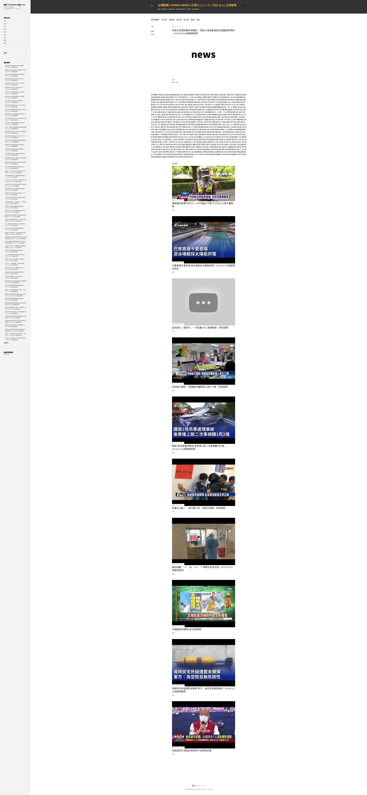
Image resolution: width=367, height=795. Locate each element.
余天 (195, 137)
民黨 (162, 117)
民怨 (202, 105)
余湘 (215, 152)
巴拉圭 (184, 137)
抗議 (170, 152)
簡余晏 (209, 134)
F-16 (217, 112)
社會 (152, 34)
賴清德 (171, 20)
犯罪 (208, 95)
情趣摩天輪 (176, 107)
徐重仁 (236, 117)
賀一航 (229, 97)
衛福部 (199, 115)
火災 (231, 120)
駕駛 (224, 122)
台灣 (240, 105)
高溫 (207, 117)
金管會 (242, 125)
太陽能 (206, 120)
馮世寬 (160, 132)
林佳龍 (168, 105)
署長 (173, 127)
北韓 (173, 132)
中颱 (170, 125)
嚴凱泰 (158, 97)
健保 (215, 144)
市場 (179, 144)
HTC (192, 127)
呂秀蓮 (163, 149)
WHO (197, 154)
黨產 (157, 100)
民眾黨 (234, 152)
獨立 (243, 105)
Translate (17, 8)
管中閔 (207, 100)
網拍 (234, 147)
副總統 (209, 142)
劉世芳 (217, 110)
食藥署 (163, 125)
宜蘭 (170, 147)
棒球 (219, 137)
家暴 (187, 112)
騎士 (190, 142)
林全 (213, 142)
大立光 (153, 147)
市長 (164, 147)
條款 (225, 127)
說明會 (206, 127)
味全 (226, 147)
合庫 (240, 132)
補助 (203, 115)
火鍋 (196, 132)
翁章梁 (238, 134)
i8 (158, 130)
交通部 (203, 144)
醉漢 (167, 102)
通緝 (205, 95)
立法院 (226, 142)
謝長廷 (168, 144)
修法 (159, 120)
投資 (237, 97)
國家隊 (172, 157)
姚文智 (176, 110)
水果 (175, 105)
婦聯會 (193, 122)
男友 (179, 117)
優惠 (214, 122)
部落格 (187, 100)
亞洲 (189, 120)
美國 (160, 144)
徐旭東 (166, 115)
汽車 (208, 102)
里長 (179, 105)
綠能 (210, 120)
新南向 (190, 117)
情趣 (160, 102)
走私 (202, 102)
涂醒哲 (235, 107)
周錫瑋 (238, 102)
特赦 (231, 100)
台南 (175, 142)
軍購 (203, 107)
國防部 (184, 102)
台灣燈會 (170, 134)
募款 (244, 100)
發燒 (188, 154)
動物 (225, 97)
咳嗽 (185, 154)
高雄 (188, 139)
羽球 (188, 125)
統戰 (223, 149)
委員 (236, 142)
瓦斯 (245, 120)
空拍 (218, 144)
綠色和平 (191, 107)
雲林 (242, 102)
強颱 (234, 125)
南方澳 (163, 152)
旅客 (217, 122)
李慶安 (171, 110)
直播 (238, 147)
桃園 (223, 100)
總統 (236, 137)
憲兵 (200, 117)
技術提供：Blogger (200, 785)
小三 (152, 112)
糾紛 (159, 122)
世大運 (215, 137)
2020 (212, 105)
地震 (216, 134)
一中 (223, 112)
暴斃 (191, 95)
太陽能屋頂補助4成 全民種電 (186, 629)
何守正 (187, 134)
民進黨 (161, 100)
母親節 (169, 107)
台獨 (155, 130)
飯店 (190, 144)
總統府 (200, 132)
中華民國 (217, 105)
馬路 (228, 120)
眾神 (207, 139)
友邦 (223, 137)
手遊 (238, 144)
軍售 (206, 107)
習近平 (229, 105)
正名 (228, 125)
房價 (244, 110)
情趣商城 (188, 115)
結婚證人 (227, 144)
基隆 (171, 117)
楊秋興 (184, 152)
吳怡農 (206, 154)
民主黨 (190, 157)
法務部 (171, 102)
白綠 (194, 97)
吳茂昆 (183, 100)
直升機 (222, 110)
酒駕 (192, 102)
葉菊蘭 (153, 107)
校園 (165, 100)
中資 (159, 152)
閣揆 (180, 125)
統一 (180, 115)
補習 (179, 112)
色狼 (162, 112)
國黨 (159, 117)
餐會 (241, 100)
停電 (210, 127)
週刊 (155, 112)
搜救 (225, 110)
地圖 (196, 107)
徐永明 (224, 132)
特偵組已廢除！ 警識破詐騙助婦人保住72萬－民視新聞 (200, 386)
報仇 (161, 142)
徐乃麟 (199, 130)
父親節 (182, 107)
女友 (182, 117)
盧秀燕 (207, 149)
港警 (223, 147)
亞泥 (243, 112)
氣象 (215, 117)
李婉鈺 (183, 144)
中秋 (162, 110)
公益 (192, 152)
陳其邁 (210, 132)
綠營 (219, 125)
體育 (5, 37)
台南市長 (233, 134)
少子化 (194, 115)
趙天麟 (215, 132)
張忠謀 (168, 130)
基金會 (153, 102)
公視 (228, 102)
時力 (182, 142)
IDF (155, 115)
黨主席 (175, 117)
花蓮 (219, 134)
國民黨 (241, 97)
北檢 (185, 105)
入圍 (161, 115)
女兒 (190, 112)
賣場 (189, 122)
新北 (240, 142)
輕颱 (201, 125)
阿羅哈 (193, 125)
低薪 (243, 139)
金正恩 (169, 132)
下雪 (180, 134)
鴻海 (170, 120)
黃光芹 (233, 95)
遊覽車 (194, 144)
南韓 (208, 152)
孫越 (191, 100)
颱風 (192, 20)
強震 (223, 134)
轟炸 (198, 95)
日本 (164, 144)
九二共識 (190, 97)
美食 (228, 117)
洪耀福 (212, 100)
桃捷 (169, 139)
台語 (239, 139)
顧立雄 (155, 139)
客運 (198, 144)
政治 (5, 26)
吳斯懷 (229, 152)
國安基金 (177, 95)
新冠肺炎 (175, 154)
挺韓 (221, 152)
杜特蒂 (173, 130)
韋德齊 (244, 154)
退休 (175, 112)
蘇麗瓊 (156, 134)
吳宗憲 (203, 147)
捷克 (239, 154)
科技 (185, 120)
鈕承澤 (153, 97)
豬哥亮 (235, 139)
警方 (180, 127)
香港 (233, 142)
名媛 (188, 95)
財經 (5, 29)
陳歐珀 (179, 147)
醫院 (205, 152)
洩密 (189, 105)
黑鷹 (238, 152)
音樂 (182, 139)
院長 (217, 142)
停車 (185, 122)
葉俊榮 (201, 127)
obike (162, 139)
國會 (224, 107)
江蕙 (185, 139)
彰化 (206, 115)
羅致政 (160, 107)
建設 (212, 110)
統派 (173, 115)
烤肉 (187, 130)
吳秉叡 (165, 107)
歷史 (235, 144)
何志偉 (221, 97)
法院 (159, 110)
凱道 (203, 139)
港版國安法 (234, 154)
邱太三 (176, 102)
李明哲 (195, 112)
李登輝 (199, 100)
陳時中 (181, 154)
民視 (197, 139)
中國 (221, 105)
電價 (226, 149)
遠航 (198, 102)
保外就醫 (236, 100)
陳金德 (205, 132)
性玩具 (180, 132)
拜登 (176, 157)
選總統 (230, 147)
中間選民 (179, 152)
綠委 (233, 112)
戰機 (214, 107)
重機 (213, 115)
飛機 (188, 102)
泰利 (210, 125)
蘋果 (218, 117)
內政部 (234, 122)
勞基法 (206, 125)
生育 (183, 115)
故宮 (175, 139)
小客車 (233, 102)
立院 (154, 117)
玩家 (216, 120)
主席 (233, 105)
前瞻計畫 (161, 137)
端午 (186, 107)
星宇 (193, 147)
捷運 (242, 137)
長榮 (186, 149)
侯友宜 (179, 20)
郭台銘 (186, 20)
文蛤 (181, 95)
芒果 (225, 105)
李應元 (207, 144)
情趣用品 (238, 95)
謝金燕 (220, 115)
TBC (195, 100)
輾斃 (229, 149)
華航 (167, 152)
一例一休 (230, 107)
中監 (157, 102)
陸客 (232, 132)
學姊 (167, 97)
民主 (239, 149)
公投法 (224, 125)
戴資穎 (184, 125)
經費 (209, 115)
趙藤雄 (208, 110)
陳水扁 (227, 100)
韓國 (176, 132)
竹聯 (177, 130)
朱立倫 (244, 142)
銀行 (177, 127)
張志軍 (230, 115)
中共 (174, 152)
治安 (240, 110)
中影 (160, 105)
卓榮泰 (199, 97)
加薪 (170, 127)
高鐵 (197, 142)
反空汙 (176, 97)
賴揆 (170, 137)
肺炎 (198, 20)
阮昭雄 (199, 149)
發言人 (204, 110)
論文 (172, 149)
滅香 (242, 122)
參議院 (164, 157)
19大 (226, 130)
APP (159, 125)
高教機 (218, 154)
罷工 (225, 95)
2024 (231, 125)
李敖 (203, 100)
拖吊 (165, 122)
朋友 (237, 112)
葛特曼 (184, 97)
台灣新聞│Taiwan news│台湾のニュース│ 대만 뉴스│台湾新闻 (197, 5)
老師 (172, 112)
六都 (188, 152)
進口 (165, 112)
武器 (199, 107)
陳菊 (195, 102)
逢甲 (235, 120)
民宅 (214, 102)
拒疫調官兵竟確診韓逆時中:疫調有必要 (192, 750)
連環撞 (186, 142)
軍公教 (166, 127)
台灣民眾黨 (212, 147)
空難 (155, 132)
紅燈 (243, 127)
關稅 (160, 95)
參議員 (210, 107)
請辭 (213, 134)
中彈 (195, 95)
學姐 (203, 149)
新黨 (200, 134)
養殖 (238, 125)
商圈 (238, 120)
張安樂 (239, 127)
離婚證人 (200, 152)
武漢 (167, 154)
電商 (232, 117)
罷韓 (218, 152)
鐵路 (187, 147)
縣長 (167, 147)
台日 (157, 144)
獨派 (170, 115)
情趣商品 (243, 144)
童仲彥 (183, 112)
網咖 (180, 130)
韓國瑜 (171, 95)
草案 (200, 122)
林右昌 (167, 117)
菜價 (177, 125)
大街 (225, 120)
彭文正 (168, 149)
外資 (216, 100)
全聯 (240, 117)
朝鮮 (184, 132)
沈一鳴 (153, 154)
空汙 (220, 122)
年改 (182, 105)
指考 (159, 139)
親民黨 (194, 110)
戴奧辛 (217, 130)
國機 (218, 107)
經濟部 (217, 139)
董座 (182, 120)
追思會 (204, 142)
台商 (186, 117)
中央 (242, 115)
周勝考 (225, 115)
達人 (225, 139)
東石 (175, 149)
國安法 (204, 134)
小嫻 (183, 134)
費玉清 (194, 130)
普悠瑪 (244, 95)
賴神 (178, 149)
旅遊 (172, 144)
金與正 (201, 154)
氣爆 (241, 120)
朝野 (220, 112)
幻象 (152, 132)
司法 (230, 142)
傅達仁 (220, 132)
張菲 (190, 130)
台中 (157, 105)
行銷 (225, 117)
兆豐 (227, 112)
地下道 (181, 122)
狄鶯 (219, 149)
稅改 (173, 125)
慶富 (228, 132)
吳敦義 (174, 137)
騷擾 (183, 127)
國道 (216, 115)
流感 (205, 112)
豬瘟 (222, 95)
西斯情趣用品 (198, 120)
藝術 (152, 110)
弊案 (230, 112)
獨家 (162, 127)
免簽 (175, 144)
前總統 (232, 137)
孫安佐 (178, 100)
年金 (191, 137)
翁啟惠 (199, 110)
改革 (208, 137)
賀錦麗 (180, 157)
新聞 (200, 139)
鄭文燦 (193, 105)
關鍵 (187, 144)
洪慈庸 (155, 120)
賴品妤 (158, 149)
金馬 (243, 132)
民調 (208, 105)
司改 (155, 110)
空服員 (191, 149)
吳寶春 (163, 97)
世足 (218, 95)
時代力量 (188, 110)
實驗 (185, 95)
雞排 (228, 127)
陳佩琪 (222, 130)
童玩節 (175, 147)
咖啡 (169, 122)
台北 (239, 137)
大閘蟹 (212, 130)
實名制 (192, 154)
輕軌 (177, 122)
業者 (164, 102)
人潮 (222, 117)
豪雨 (225, 102)
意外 (152, 122)
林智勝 (188, 132)
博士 (195, 149)
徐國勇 (230, 130)
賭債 (162, 122)
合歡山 (176, 134)
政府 (214, 112)
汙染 (244, 107)
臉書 (152, 115)
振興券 (227, 154)
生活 (5, 21)
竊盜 (213, 120)
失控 (233, 97)
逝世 (210, 122)
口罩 (163, 154)
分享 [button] (152, 26)
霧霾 (165, 134)
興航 (205, 102)
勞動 (211, 152)
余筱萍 (212, 149)
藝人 (160, 147)
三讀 (203, 122)
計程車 (166, 110)
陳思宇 (210, 97)
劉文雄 (193, 139)
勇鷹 (210, 154)
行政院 (221, 142)
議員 (172, 105)
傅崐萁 (230, 110)
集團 (212, 95)
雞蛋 (169, 100)
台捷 (168, 157)
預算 (164, 105)
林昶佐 (219, 147)
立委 (243, 149)
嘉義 (200, 142)
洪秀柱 (153, 144)
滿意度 (155, 137)
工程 (205, 105)
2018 (188, 137)
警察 (237, 110)
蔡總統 (166, 137)
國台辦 (235, 115)
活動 (195, 152)
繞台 (211, 137)
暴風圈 (197, 125)
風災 (199, 112)
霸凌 (231, 144)
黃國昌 (210, 112)
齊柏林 (229, 139)
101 (172, 139)
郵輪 (192, 120)
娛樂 (5, 32)
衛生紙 (227, 134)
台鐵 (167, 125)
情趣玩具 (216, 97)
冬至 (225, 152)
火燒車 (173, 122)
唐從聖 (204, 130)
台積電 (178, 120)
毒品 (219, 100)
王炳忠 (196, 134)
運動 (183, 147)
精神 (235, 127)
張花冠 (240, 107)
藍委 (240, 112)
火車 (179, 142)
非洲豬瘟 (205, 97)
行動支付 (157, 127)
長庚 (178, 139)
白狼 (231, 127)
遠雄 (234, 130)
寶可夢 (221, 120)
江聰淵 (236, 132)
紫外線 (211, 117)
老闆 (155, 142)
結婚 (155, 122)
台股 (174, 120)
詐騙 (215, 95)
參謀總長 (243, 152)
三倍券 (223, 154)
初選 (242, 134)
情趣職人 (200, 137)
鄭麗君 (243, 130)
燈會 (228, 95)
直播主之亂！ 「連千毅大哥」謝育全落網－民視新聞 (198, 508)
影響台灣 (229, 122)
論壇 (155, 152)
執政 (239, 115)
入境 (197, 122)
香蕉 (201, 95)
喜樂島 (171, 97)
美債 (163, 95)
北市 (234, 110)
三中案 (161, 134)
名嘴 (211, 144)
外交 (204, 137)
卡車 (193, 142)
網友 (180, 102)
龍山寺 (155, 125)
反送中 (183, 149)
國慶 (163, 130)
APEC (164, 132)
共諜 (221, 144)
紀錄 (236, 149)
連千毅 (242, 147)
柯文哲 (164, 20)
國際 (157, 147)
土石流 (218, 102)
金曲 (158, 115)
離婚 (191, 134)
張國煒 (198, 147)
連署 (180, 97)
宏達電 (188, 127)
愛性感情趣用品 (156, 157)
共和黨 (185, 157)
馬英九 (227, 137)
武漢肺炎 (159, 154)
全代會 (214, 127)
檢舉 (221, 139)
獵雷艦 (238, 130)
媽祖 (216, 149)
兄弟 (192, 132)
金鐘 (208, 130)
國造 (221, 107)
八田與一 (166, 142)
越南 (167, 95)
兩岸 (176, 115)
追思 (207, 122)
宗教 (238, 122)
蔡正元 (173, 100)
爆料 (159, 112)
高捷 (166, 139)
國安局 (196, 127)
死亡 (202, 112)
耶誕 (152, 134)
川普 (236, 105)
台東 (203, 117)
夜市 (190, 147)
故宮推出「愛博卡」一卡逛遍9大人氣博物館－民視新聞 (200, 327)
